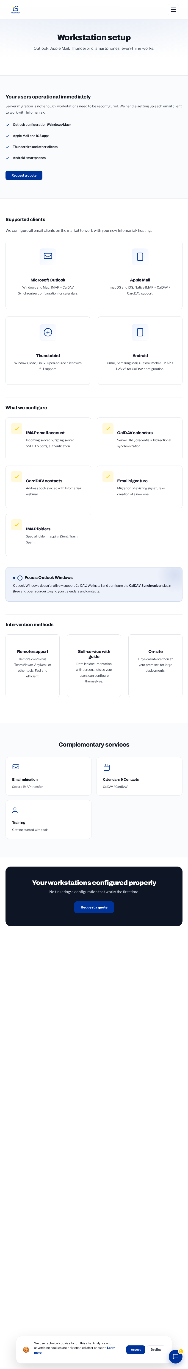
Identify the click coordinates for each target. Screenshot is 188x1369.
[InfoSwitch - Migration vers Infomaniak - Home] (15, 10)
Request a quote (23, 175)
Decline (156, 1349)
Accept (136, 1349)
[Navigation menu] (173, 9)
